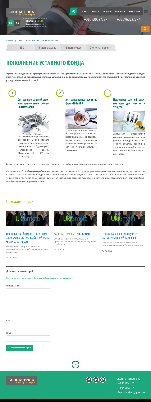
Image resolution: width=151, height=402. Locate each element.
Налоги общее (73, 47)
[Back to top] (75, 364)
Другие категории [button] (100, 47)
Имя (9, 320)
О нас (85, 11)
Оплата (107, 11)
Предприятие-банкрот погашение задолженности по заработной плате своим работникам (27, 238)
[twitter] (96, 380)
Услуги (95, 11)
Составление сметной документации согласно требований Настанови (33, 103)
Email (9, 333)
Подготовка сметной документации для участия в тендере (129, 103)
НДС (21, 47)
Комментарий (13, 286)
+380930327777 (95, 19)
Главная (75, 11)
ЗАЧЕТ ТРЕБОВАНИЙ (72, 234)
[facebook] (89, 380)
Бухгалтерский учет (50, 40)
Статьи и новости (31, 40)
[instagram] (103, 380)
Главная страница (14, 40)
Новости (120, 11)
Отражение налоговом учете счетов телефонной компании (119, 236)
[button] (145, 29)
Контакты (134, 11)
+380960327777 (128, 19)
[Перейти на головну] (21, 12)
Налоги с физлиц (47, 47)
